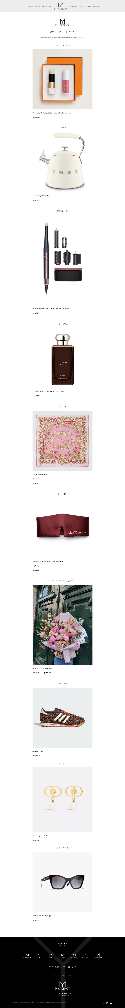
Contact (62, 945)
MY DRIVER (41, 6)
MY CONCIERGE (32, 6)
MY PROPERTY (74, 6)
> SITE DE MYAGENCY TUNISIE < (62, 975)
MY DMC (81, 6)
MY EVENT (48, 6)
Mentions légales (60, 1003)
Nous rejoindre (62, 943)
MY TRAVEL (88, 6)
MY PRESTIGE (95, 6)
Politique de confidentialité (45, 1003)
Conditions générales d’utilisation (24, 1003)
